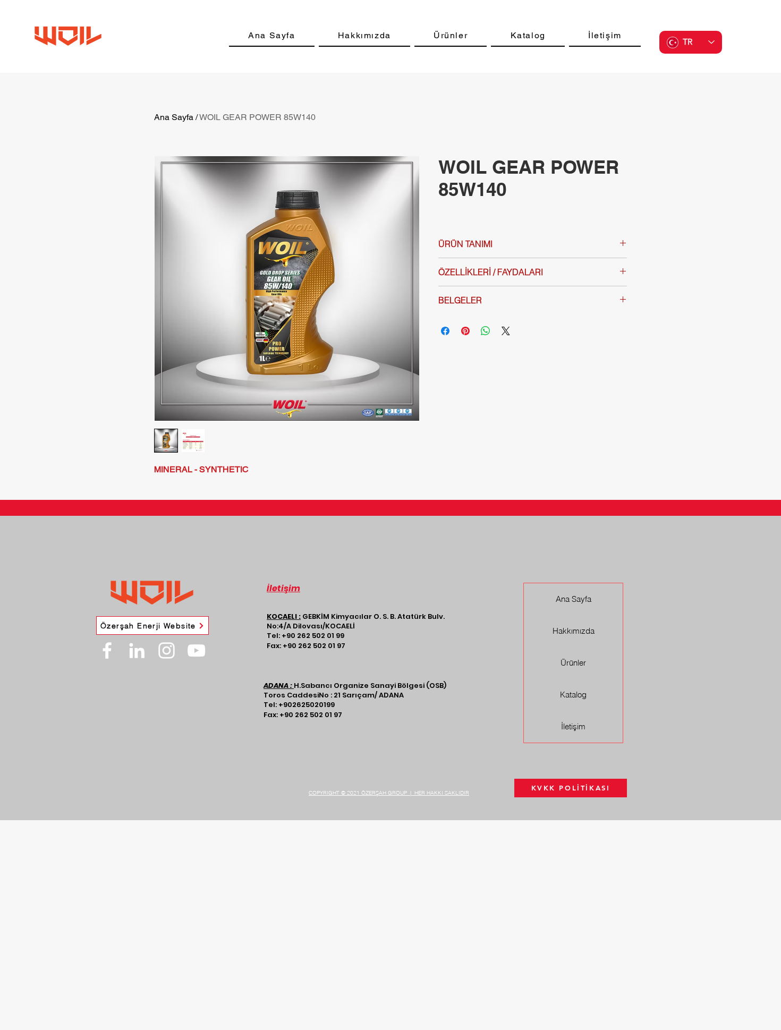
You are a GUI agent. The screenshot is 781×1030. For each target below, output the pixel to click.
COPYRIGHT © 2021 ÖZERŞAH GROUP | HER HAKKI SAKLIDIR (389, 792)
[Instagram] (166, 650)
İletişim (573, 726)
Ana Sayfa (173, 117)
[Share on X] (505, 331)
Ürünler (573, 663)
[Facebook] (107, 650)
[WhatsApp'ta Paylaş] (485, 331)
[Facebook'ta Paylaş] (445, 331)
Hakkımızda (574, 631)
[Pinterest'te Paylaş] (465, 331)
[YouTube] (196, 650)
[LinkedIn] (137, 650)
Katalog (573, 694)
